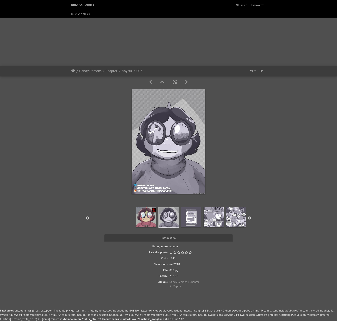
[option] (146, 217)
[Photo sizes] (252, 70)
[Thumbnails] (162, 82)
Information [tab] (168, 238)
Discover (256, 5)
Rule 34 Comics (82, 5)
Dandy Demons (90, 71)
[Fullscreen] (174, 82)
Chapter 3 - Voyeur (118, 71)
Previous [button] (87, 218)
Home (73, 70)
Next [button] (250, 218)
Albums (240, 5)
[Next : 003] (186, 82)
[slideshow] (262, 70)
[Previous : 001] (150, 82)
